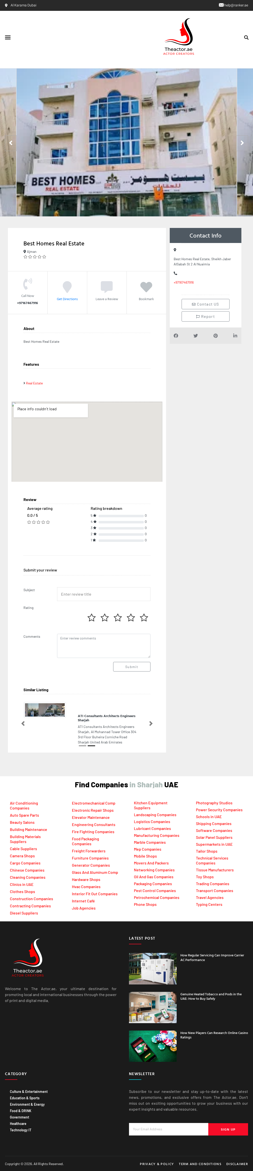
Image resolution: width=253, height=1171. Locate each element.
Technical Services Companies (212, 851)
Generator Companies (91, 855)
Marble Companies (150, 833)
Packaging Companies (153, 874)
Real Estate (34, 383)
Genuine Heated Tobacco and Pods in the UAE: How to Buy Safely (211, 987)
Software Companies (214, 821)
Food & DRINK (20, 1101)
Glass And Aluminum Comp (95, 863)
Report (207, 316)
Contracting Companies (30, 896)
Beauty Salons (22, 812)
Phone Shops (145, 895)
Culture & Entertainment (29, 1082)
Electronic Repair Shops (93, 800)
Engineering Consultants (93, 815)
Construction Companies (31, 889)
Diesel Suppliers (24, 903)
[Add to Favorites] (146, 290)
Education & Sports (25, 1088)
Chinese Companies (27, 860)
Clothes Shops (22, 882)
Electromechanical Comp (93, 793)
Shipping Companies (214, 814)
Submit (131, 667)
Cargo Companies (25, 853)
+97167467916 (184, 282)
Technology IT (20, 1121)
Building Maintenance (28, 820)
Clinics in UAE (22, 875)
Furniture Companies (90, 848)
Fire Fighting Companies (93, 822)
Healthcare (18, 1114)
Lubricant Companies (152, 819)
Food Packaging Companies (85, 832)
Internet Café (83, 891)
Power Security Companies (219, 800)
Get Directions (67, 298)
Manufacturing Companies (156, 826)
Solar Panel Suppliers (214, 828)
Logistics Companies (152, 812)
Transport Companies (214, 881)
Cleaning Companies (27, 867)
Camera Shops (22, 846)
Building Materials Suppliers (25, 829)
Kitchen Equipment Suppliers (151, 796)
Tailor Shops (206, 842)
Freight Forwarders (88, 841)
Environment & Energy (27, 1095)
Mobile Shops (145, 846)
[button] (8, 37)
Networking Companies (154, 860)
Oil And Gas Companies (153, 867)
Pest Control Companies (155, 881)
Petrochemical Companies (156, 888)
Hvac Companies (86, 877)
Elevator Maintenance (91, 808)
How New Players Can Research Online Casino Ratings (214, 1025)
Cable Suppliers (23, 839)
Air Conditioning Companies (24, 796)
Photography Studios (214, 793)
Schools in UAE (209, 807)
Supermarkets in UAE (214, 835)
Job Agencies (84, 898)
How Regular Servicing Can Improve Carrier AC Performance (212, 948)
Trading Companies (212, 874)
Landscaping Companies (155, 805)
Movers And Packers (151, 853)
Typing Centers (209, 895)
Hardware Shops (86, 870)
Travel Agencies (210, 888)
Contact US (207, 304)
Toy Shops (205, 867)
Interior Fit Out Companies (95, 884)
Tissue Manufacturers (215, 860)
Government (19, 1108)
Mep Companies (147, 840)
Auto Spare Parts (24, 805)
